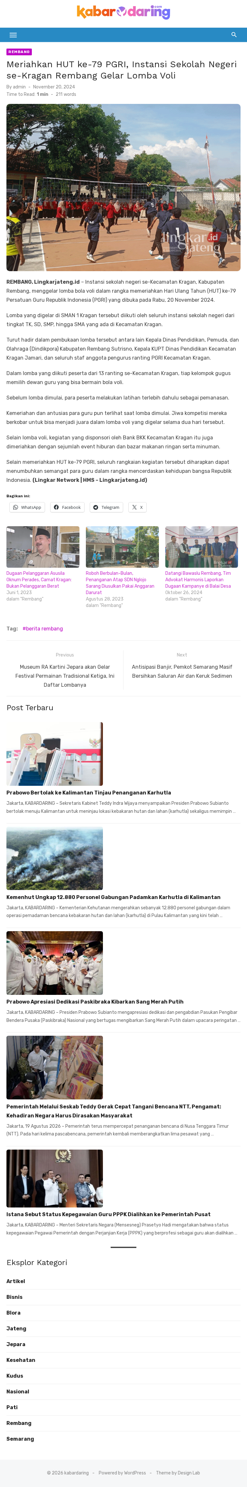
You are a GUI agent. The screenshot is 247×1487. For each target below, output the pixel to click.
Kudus (14, 1376)
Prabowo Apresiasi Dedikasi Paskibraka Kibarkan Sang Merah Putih (95, 1002)
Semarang (20, 1439)
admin (19, 87)
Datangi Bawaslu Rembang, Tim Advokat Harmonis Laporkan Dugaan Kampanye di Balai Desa (198, 580)
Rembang (19, 52)
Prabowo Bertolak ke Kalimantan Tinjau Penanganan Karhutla (88, 793)
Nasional (17, 1392)
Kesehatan (20, 1360)
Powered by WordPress (122, 1473)
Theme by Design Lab (178, 1473)
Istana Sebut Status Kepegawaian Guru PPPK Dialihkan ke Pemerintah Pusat (108, 1214)
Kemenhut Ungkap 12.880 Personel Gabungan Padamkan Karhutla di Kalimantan (113, 897)
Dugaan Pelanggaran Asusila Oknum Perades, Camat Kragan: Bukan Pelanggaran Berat (39, 580)
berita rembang (44, 629)
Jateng (16, 1329)
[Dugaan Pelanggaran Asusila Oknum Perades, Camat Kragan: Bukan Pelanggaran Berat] (42, 547)
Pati (12, 1407)
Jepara (15, 1344)
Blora (13, 1313)
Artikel (15, 1281)
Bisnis (14, 1297)
